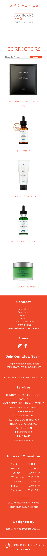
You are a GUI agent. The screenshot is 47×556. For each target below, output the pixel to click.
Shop (23, 318)
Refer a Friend (23, 324)
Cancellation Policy (23, 321)
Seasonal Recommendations (23, 328)
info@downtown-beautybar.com (23, 367)
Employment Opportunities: (23, 363)
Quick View (23, 93)
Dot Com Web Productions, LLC (23, 529)
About (23, 315)
